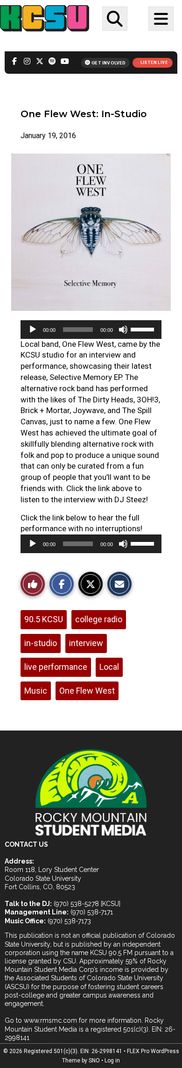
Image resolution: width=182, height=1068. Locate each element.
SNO (94, 1060)
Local (109, 667)
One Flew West (87, 691)
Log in (112, 1060)
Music (35, 691)
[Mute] (123, 329)
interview (86, 643)
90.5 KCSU (43, 619)
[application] (91, 329)
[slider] (144, 328)
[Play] (32, 329)
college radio (98, 619)
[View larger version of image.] (91, 232)
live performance (55, 667)
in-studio (40, 643)
